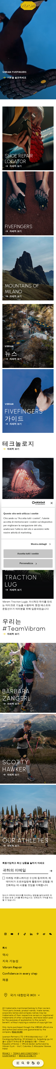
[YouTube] (12, 934)
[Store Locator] (28, 1063)
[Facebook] (18, 934)
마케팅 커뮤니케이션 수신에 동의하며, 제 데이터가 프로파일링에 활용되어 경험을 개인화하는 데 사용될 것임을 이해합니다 (29, 882)
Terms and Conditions (25, 1053)
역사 (5, 955)
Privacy (6, 1053)
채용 (5, 980)
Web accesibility (27, 1056)
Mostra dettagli (39, 544)
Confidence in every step (19, 973)
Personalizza (26, 563)
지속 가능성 (10, 961)
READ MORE (17, 1032)
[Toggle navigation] (18, 1063)
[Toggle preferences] (38, 1063)
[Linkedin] (31, 934)
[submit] (51, 871)
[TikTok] (25, 934)
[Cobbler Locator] (33, 1063)
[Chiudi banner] (51, 503)
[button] (21, 995)
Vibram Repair (12, 967)
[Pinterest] (37, 934)
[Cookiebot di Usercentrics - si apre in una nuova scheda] (33, 503)
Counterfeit (9, 1056)
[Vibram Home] (28, 5)
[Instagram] (5, 934)
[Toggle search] (23, 1063)
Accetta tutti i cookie (28, 553)
